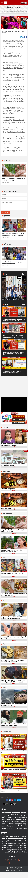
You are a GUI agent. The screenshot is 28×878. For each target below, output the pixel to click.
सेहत (4, 600)
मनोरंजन (16, 860)
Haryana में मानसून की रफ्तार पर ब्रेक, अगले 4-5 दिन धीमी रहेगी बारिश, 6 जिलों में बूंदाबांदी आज (14, 850)
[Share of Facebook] (25, 37)
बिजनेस (4, 644)
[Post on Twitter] (23, 37)
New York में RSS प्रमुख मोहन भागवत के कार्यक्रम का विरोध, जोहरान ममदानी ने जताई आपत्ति (14, 821)
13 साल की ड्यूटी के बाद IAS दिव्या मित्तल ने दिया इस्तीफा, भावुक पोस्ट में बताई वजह (12, 444)
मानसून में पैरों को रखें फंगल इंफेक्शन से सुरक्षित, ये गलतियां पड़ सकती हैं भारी (13, 179)
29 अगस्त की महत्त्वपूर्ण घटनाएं (8, 508)
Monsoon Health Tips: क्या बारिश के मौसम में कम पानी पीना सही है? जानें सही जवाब (13, 551)
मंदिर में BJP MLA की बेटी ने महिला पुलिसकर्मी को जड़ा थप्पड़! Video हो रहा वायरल (14, 824)
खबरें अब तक (7, 244)
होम (7, 10)
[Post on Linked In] (21, 37)
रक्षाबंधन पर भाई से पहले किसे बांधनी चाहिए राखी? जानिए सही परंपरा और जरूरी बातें (14, 594)
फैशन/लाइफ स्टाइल (14, 10)
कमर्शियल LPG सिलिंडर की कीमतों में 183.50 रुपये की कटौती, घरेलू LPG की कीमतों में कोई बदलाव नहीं (13, 681)
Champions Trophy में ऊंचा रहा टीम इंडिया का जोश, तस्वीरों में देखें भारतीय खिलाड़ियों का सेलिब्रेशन (14, 298)
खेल (9, 860)
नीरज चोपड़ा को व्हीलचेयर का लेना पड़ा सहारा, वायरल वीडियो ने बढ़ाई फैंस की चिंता (14, 263)
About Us (16, 869)
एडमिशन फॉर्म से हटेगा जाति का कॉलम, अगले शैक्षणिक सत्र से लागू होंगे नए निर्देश (13, 372)
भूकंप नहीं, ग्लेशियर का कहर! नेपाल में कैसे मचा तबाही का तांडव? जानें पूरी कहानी (14, 841)
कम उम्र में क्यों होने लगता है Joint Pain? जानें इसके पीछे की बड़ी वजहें (14, 637)
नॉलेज (4, 687)
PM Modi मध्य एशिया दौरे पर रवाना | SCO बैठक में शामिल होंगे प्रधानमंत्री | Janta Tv (14, 320)
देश (6, 860)
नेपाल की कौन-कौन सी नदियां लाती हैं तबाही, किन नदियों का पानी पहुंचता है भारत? (13, 704)
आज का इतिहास (6, 471)
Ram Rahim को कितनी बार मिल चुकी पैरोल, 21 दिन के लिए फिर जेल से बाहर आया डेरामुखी (13, 724)
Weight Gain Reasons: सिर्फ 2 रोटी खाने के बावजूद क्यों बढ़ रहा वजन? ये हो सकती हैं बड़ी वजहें (13, 617)
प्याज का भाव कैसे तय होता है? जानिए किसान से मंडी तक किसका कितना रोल (14, 852)
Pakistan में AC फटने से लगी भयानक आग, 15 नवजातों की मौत (14, 847)
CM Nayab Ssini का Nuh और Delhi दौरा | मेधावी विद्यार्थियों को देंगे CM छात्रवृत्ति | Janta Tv (14, 336)
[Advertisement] (14, 389)
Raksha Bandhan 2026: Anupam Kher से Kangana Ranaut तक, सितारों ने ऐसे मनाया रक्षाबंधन (13, 234)
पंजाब (25, 860)
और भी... (14, 447)
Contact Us (10, 869)
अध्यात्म (4, 557)
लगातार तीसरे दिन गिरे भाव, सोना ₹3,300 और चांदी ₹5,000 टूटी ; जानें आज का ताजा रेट (12, 661)
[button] (4, 288)
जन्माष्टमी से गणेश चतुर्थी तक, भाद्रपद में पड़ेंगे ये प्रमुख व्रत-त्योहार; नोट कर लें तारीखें (13, 574)
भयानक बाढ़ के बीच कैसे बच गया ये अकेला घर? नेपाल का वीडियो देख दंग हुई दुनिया (13, 464)
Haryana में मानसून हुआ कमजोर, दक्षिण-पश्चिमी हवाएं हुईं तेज (14, 826)
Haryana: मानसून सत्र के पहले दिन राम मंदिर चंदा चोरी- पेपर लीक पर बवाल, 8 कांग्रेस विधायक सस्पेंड (14, 819)
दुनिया (3, 860)
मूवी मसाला (7, 216)
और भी (23, 274)
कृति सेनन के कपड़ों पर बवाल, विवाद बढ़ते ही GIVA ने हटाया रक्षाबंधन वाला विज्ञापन (14, 845)
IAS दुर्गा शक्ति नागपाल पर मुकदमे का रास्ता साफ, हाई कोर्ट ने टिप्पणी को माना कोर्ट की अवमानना (14, 828)
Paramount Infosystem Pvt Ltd (14, 870)
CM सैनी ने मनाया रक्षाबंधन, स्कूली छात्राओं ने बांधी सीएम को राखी (14, 817)
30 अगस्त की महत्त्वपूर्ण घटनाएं (8, 489)
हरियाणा (20, 860)
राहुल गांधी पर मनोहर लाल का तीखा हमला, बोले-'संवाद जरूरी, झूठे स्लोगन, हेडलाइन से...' (14, 813)
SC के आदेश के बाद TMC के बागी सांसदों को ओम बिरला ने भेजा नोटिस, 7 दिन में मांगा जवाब (14, 843)
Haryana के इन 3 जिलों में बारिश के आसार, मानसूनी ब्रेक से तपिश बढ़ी (14, 815)
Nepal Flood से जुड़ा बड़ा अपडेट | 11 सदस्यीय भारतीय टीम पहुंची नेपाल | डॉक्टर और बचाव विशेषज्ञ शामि (13, 354)
